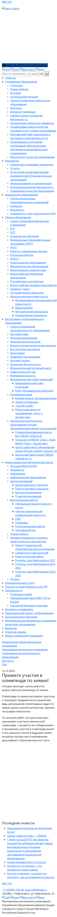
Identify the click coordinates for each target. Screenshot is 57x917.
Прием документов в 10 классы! (26, 862)
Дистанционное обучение (21, 617)
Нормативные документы (31, 315)
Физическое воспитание (25, 341)
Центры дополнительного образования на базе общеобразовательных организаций (33, 424)
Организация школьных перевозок (32, 123)
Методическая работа (24, 500)
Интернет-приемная (22, 112)
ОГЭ (12, 232)
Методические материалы (31, 311)
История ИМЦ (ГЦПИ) (23, 466)
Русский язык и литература (27, 281)
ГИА (4, 664)
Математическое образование (29, 266)
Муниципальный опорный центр (30, 368)
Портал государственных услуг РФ (26, 586)
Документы (12, 161)
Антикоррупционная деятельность (32, 187)
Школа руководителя (28, 492)
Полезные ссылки (21, 594)
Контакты (16, 108)
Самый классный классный (31, 553)
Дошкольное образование (21, 194)
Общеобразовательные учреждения (25, 649)
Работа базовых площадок (31, 488)
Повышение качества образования (32, 191)
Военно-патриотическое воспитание (33, 345)
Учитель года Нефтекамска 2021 (35, 560)
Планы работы (19, 89)
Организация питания (24, 96)
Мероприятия (24, 308)
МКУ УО (7, 2)
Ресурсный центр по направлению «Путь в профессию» (28, 413)
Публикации (17, 473)
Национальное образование (28, 262)
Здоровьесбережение (23, 338)
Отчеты (15, 168)
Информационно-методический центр (29, 462)
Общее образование (18, 217)
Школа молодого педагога (31, 485)
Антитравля (17, 353)
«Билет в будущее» (26, 402)
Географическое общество (27, 292)
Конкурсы (16, 206)
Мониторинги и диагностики (28, 270)
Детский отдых (19, 334)
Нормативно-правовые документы (31, 164)
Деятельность (14, 590)
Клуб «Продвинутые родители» (34, 390)
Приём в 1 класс (20, 289)
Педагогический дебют (29, 556)
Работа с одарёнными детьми (28, 251)
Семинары (21, 522)
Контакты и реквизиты (19, 609)
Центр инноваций (21, 481)
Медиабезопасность (23, 375)
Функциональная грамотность (29, 296)
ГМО (18, 519)
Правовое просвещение (25, 357)
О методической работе (30, 526)
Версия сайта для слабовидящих (27, 65)
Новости (10, 78)
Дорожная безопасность (25, 364)
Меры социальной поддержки (24, 635)
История (15, 93)
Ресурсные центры (21, 255)
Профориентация (21, 394)
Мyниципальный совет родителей (31, 379)
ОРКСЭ (14, 259)
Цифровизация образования (28, 477)
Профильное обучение (24, 236)
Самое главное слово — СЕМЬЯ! (26, 836)
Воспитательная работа (25, 349)
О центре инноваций (28, 496)
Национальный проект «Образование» (29, 613)
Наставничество (25, 530)
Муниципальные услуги (20, 583)
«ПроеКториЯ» (24, 406)
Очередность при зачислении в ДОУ (33, 213)
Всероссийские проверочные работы (33, 285)
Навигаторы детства (22, 372)
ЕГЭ (12, 228)
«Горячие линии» (15, 632)
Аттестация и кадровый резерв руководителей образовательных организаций (31, 175)
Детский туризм (20, 360)
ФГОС (13, 247)
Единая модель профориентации (36, 398)
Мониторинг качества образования (32, 157)
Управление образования (21, 81)
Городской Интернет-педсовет (29, 605)
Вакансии (11, 628)
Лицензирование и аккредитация (31, 183)
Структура (16, 85)
